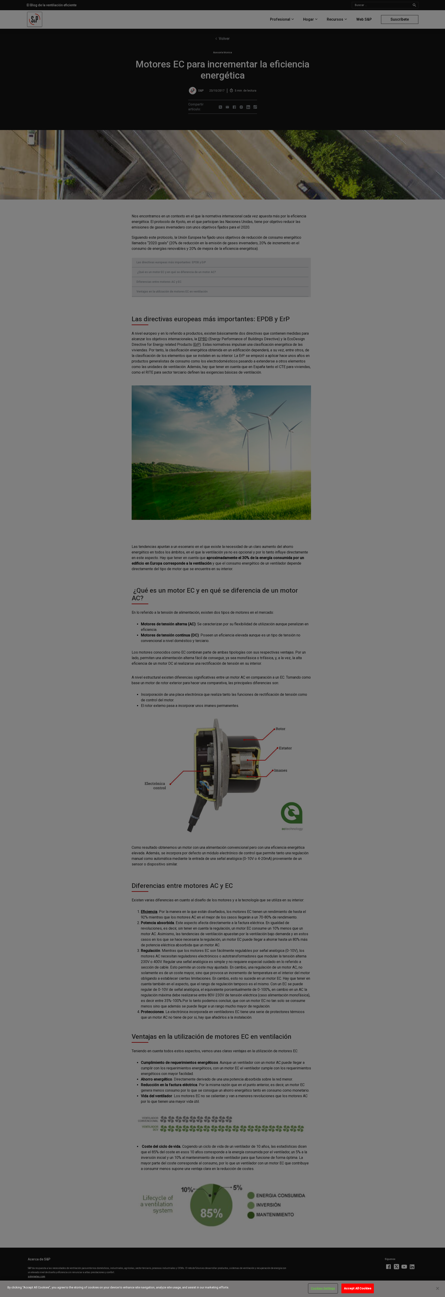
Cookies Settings (323, 1288)
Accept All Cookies (357, 1288)
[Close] (437, 1288)
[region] (222, 1289)
